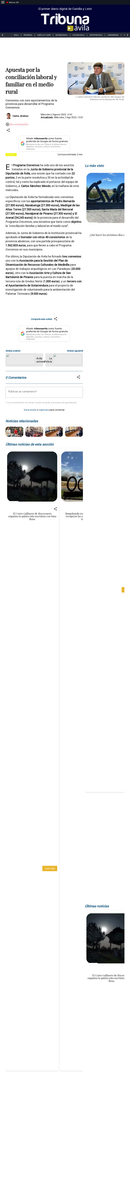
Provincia (28, 35)
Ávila (16, 35)
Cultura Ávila (78, 35)
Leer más (50, 868)
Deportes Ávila (96, 35)
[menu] (3, 2)
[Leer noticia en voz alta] (7, 124)
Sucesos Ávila (61, 35)
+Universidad (113, 35)
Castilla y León (44, 35)
